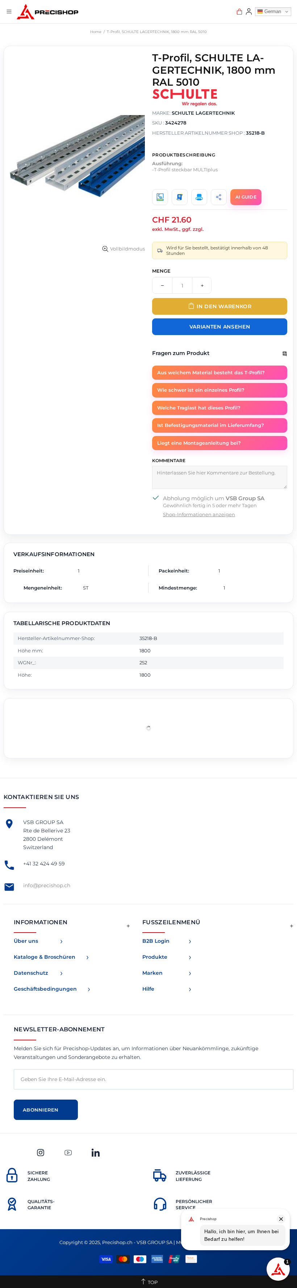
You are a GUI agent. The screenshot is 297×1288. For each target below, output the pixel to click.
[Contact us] (160, 197)
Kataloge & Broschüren (44, 957)
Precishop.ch (47, 11)
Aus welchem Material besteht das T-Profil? (211, 372)
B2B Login (156, 941)
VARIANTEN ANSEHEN (219, 326)
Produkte (154, 957)
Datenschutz (31, 973)
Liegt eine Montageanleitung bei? (199, 443)
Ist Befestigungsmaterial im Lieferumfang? (210, 425)
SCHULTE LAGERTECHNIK (203, 113)
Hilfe (148, 989)
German (272, 11)
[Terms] (180, 197)
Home (95, 31)
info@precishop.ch (46, 885)
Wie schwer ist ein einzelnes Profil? (200, 390)
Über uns (26, 941)
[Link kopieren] (219, 197)
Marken (152, 973)
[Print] (199, 197)
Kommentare (168, 460)
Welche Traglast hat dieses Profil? (198, 408)
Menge (161, 271)
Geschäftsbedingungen (45, 989)
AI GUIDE (245, 197)
